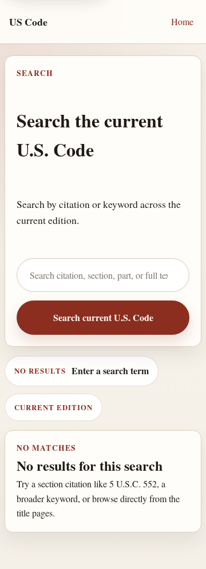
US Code (28, 21)
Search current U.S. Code (103, 317)
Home (182, 21)
